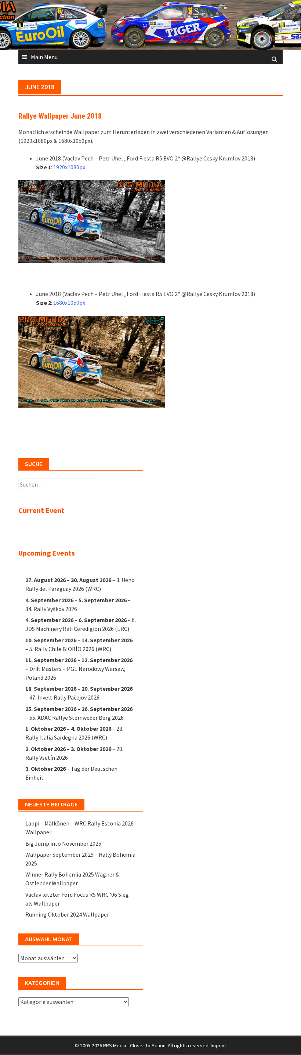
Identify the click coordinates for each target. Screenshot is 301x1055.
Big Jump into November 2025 (63, 843)
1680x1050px (69, 302)
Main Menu (44, 57)
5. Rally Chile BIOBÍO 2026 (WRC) (70, 649)
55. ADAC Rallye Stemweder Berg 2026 (76, 717)
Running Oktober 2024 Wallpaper (67, 914)
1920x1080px (69, 167)
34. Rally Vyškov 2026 (51, 609)
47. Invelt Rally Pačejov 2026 (64, 697)
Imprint (218, 1045)
